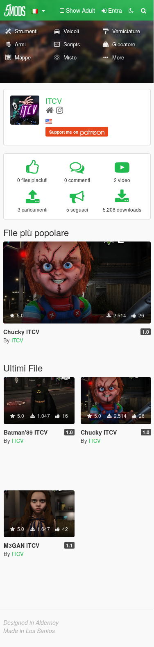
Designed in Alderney (31, 622)
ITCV (53, 100)
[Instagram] (59, 110)
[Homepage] (49, 110)
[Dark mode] (131, 10)
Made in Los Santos (29, 630)
